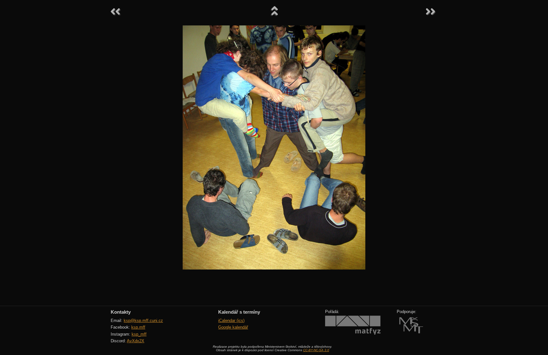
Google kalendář (233, 327)
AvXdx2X (135, 340)
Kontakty (121, 312)
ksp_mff (139, 334)
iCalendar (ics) (231, 320)
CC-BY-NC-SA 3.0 (316, 350)
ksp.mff (138, 327)
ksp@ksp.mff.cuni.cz (143, 320)
